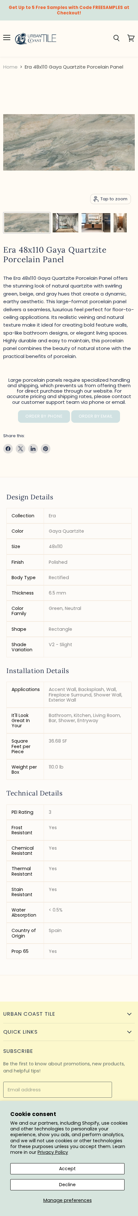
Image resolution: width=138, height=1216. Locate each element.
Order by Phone (44, 416)
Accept (67, 1168)
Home (10, 67)
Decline (67, 1184)
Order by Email (96, 416)
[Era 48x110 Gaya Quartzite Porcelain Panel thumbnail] (27, 222)
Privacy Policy (53, 1152)
